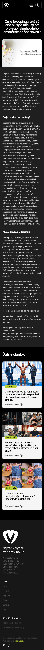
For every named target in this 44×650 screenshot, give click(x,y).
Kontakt (5, 605)
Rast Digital (19, 641)
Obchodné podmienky (12, 623)
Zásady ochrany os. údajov (14, 627)
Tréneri (5, 590)
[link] (14, 404)
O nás (5, 600)
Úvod (4, 586)
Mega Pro (6, 595)
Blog (4, 609)
